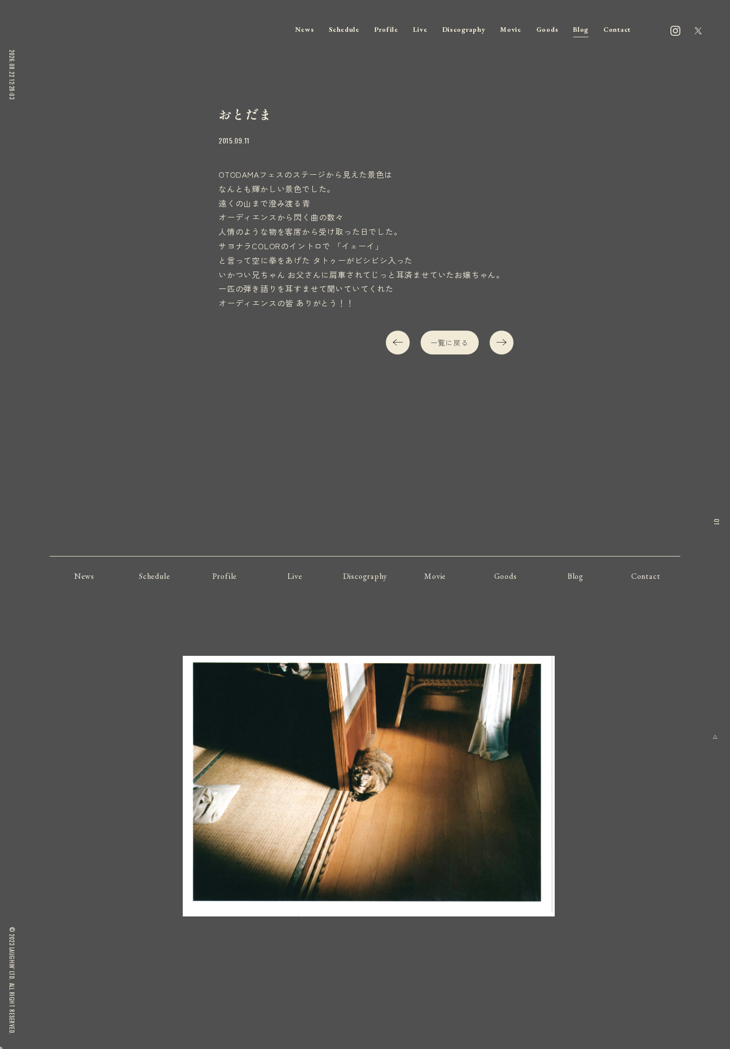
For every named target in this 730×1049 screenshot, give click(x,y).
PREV (397, 342)
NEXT (501, 342)
